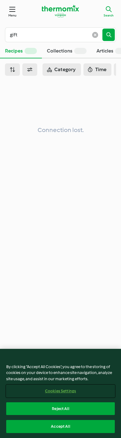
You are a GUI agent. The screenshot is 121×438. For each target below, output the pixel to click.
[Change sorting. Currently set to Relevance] (12, 69)
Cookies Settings (60, 391)
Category (65, 69)
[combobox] (56, 34)
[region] (60, 393)
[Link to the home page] (60, 11)
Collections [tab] (59, 51)
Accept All (60, 426)
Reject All (60, 408)
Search (109, 15)
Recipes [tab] (14, 51)
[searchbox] (56, 34)
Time (101, 69)
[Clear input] (95, 35)
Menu (12, 15)
